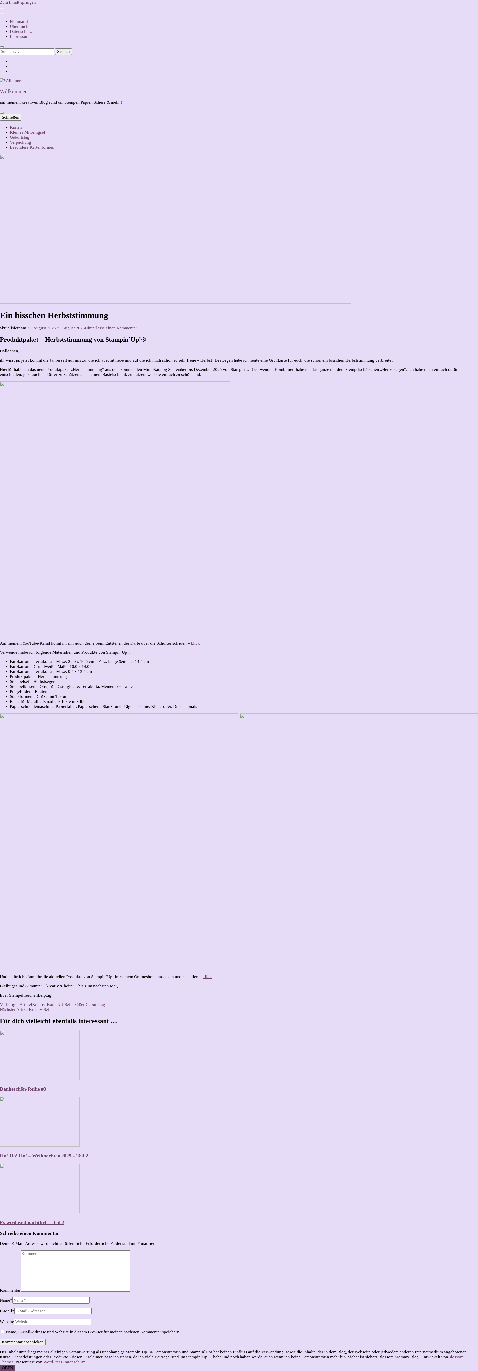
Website (7, 1321)
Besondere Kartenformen (32, 147)
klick (195, 643)
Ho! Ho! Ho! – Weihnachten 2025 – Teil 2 (44, 1155)
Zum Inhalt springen (18, 2)
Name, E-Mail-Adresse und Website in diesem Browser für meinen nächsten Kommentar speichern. (93, 1332)
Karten (16, 127)
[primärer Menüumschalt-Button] (2, 113)
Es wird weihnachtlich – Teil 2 (32, 1222)
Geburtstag (19, 137)
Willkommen (14, 91)
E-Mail (7, 1311)
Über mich (19, 26)
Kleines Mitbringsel (27, 132)
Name (6, 1300)
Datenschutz (21, 31)
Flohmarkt (19, 21)
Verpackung (20, 142)
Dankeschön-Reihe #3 (23, 1089)
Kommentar (10, 1290)
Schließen (10, 117)
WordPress (52, 1362)
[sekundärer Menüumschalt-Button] (2, 8)
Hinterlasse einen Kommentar (111, 328)
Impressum (19, 36)
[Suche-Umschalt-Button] (2, 47)
